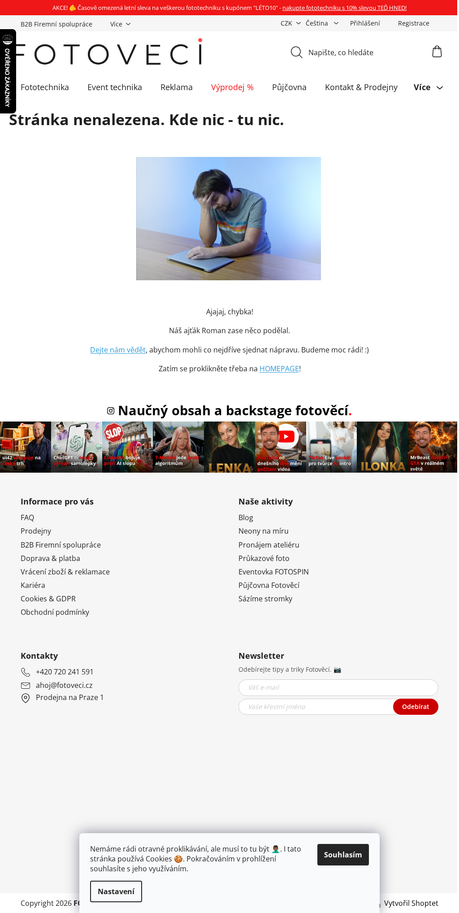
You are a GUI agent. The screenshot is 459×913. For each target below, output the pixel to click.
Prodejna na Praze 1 (70, 697)
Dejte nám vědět (118, 350)
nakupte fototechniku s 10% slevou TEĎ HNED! (344, 8)
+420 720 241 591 (65, 672)
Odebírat (415, 706)
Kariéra (33, 585)
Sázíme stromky (265, 599)
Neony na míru (263, 531)
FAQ (27, 517)
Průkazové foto (264, 558)
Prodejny (36, 531)
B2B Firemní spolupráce (56, 24)
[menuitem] (45, 87)
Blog (245, 517)
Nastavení (116, 891)
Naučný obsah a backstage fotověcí (233, 410)
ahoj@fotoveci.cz (64, 685)
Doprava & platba (50, 558)
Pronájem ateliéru (268, 545)
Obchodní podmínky (55, 612)
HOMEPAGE (279, 369)
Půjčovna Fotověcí (268, 585)
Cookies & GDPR (48, 599)
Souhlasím (343, 855)
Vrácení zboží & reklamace (65, 572)
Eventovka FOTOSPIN (273, 572)
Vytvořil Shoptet (411, 903)
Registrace (413, 23)
